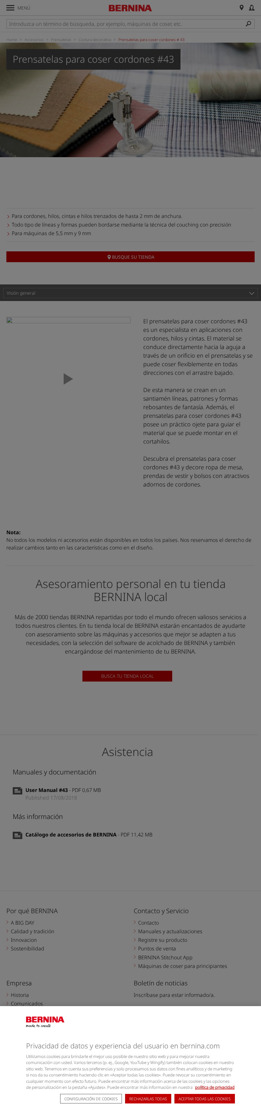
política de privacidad (215, 1087)
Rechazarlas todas (148, 1099)
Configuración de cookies (91, 1099)
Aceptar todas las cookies (205, 1099)
